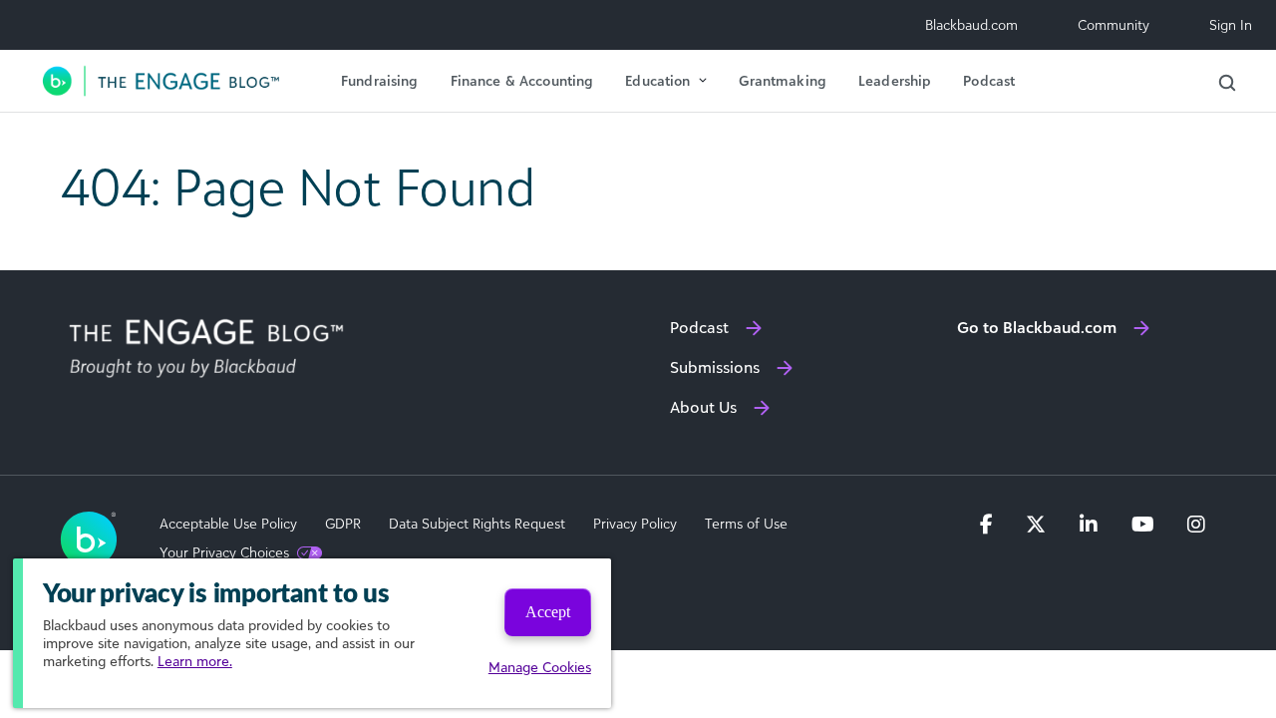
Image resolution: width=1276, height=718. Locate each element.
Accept (547, 611)
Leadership (894, 80)
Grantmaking (782, 80)
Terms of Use (746, 524)
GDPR (343, 524)
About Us (703, 407)
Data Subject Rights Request (477, 524)
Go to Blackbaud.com (1036, 327)
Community (1113, 24)
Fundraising (380, 80)
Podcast (989, 80)
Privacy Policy (635, 524)
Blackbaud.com (971, 24)
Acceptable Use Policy (228, 524)
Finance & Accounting (522, 80)
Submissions (715, 367)
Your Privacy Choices (224, 552)
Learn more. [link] (195, 660)
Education (657, 80)
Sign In (1230, 24)
